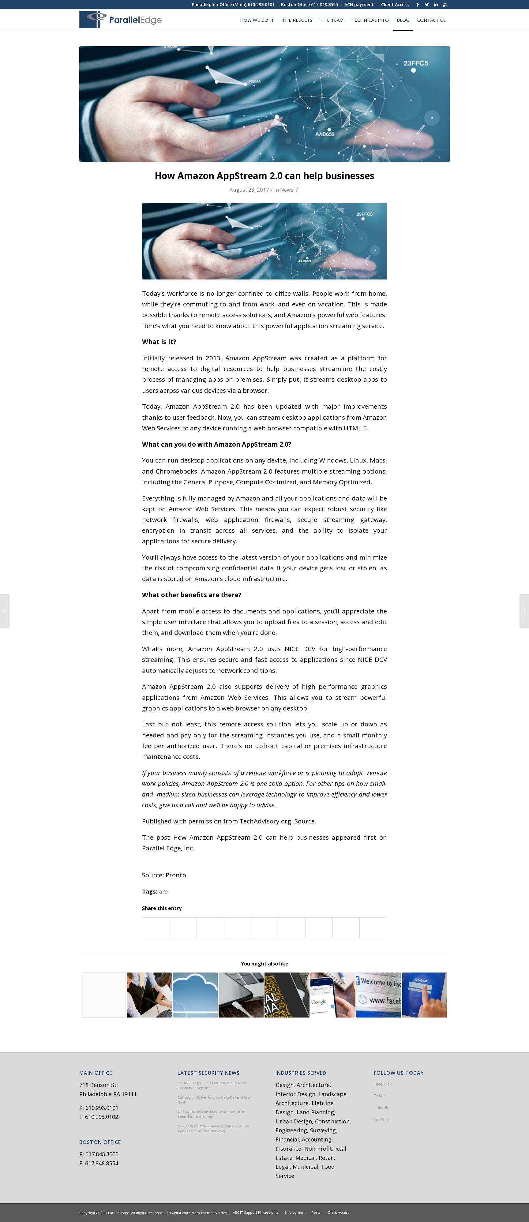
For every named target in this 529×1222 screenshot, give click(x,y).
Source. (306, 821)
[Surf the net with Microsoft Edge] (4, 611)
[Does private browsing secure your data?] (103, 995)
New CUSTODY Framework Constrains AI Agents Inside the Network (213, 1129)
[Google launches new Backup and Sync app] (332, 995)
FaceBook (383, 1084)
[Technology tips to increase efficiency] (149, 995)
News (286, 189)
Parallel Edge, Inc (167, 848)
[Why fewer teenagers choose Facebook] (378, 995)
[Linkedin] (436, 4)
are (163, 891)
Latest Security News (209, 1073)
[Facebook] (417, 4)
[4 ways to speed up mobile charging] (241, 995)
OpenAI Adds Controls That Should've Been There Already (211, 1114)
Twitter (380, 1095)
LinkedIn (381, 1107)
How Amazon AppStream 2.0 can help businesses (264, 175)
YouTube (382, 1119)
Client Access (395, 4)
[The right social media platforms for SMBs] (287, 995)
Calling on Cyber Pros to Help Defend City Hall (214, 1100)
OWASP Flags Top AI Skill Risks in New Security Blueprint (212, 1085)
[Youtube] (445, 4)
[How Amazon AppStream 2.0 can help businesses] (264, 104)
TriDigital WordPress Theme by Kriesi (196, 1212)
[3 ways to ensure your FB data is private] (424, 995)
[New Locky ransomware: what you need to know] (524, 611)
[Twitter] (426, 4)
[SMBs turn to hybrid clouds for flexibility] (195, 995)
